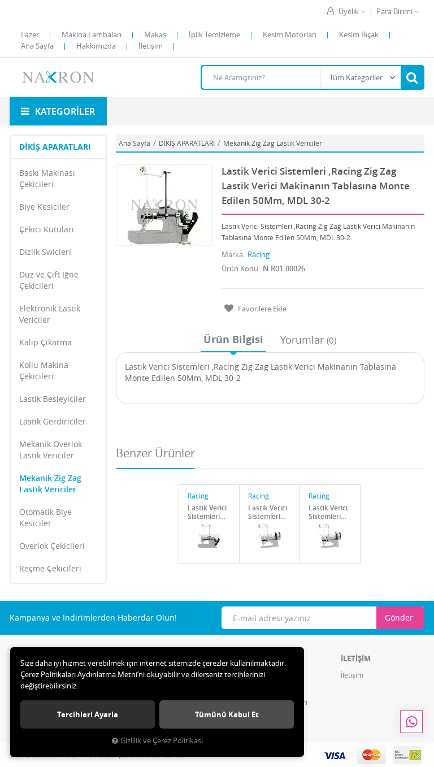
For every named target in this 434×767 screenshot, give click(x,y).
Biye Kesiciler (44, 206)
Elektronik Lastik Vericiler (49, 314)
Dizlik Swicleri (45, 251)
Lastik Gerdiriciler (52, 421)
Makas (155, 34)
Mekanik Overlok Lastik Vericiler (50, 450)
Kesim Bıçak (359, 34)
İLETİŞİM (356, 658)
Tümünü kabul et (227, 714)
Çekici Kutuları (46, 229)
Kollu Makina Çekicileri (43, 370)
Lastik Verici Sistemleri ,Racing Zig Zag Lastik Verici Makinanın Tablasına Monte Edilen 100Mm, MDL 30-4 (209, 512)
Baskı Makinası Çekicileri (47, 178)
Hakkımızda (96, 46)
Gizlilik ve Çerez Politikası (161, 741)
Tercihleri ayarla (87, 714)
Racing (259, 254)
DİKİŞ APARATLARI (55, 146)
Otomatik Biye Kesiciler (45, 517)
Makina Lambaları (91, 34)
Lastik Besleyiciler (52, 398)
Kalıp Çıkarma (45, 342)
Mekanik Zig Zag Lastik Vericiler (50, 484)
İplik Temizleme (214, 34)
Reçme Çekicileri (50, 568)
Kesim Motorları (289, 34)
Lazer (30, 34)
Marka (232, 254)
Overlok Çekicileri (52, 545)
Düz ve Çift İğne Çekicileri (49, 280)
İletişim (150, 46)
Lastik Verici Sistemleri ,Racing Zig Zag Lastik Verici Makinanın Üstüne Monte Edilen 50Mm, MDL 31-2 (330, 512)
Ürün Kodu (240, 268)
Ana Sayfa (37, 46)
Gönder (399, 617)
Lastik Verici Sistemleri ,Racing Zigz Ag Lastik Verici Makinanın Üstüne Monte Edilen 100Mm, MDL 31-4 (269, 512)
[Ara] (412, 77)
